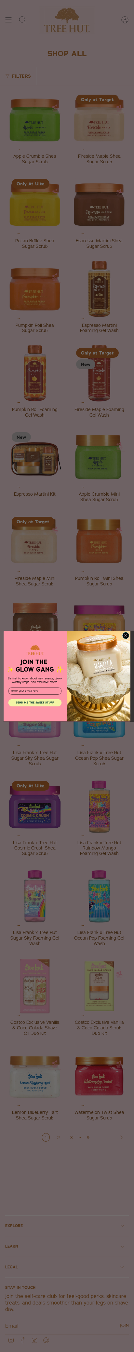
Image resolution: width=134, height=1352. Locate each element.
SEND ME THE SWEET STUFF (35, 702)
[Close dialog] (126, 635)
